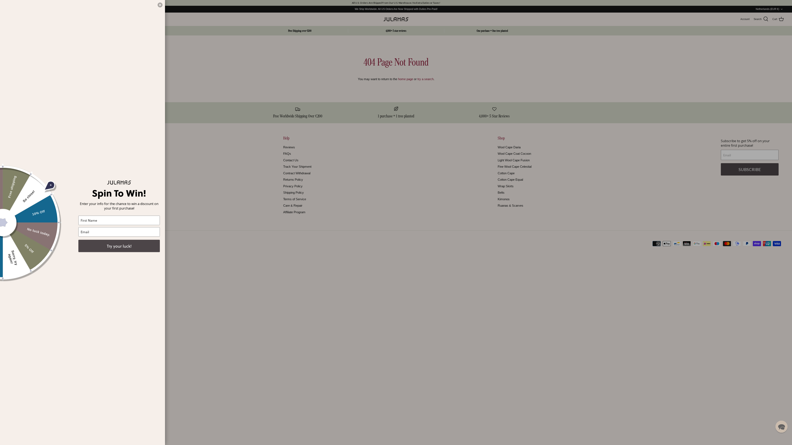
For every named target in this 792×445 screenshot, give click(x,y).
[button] (781, 427)
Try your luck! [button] (119, 246)
